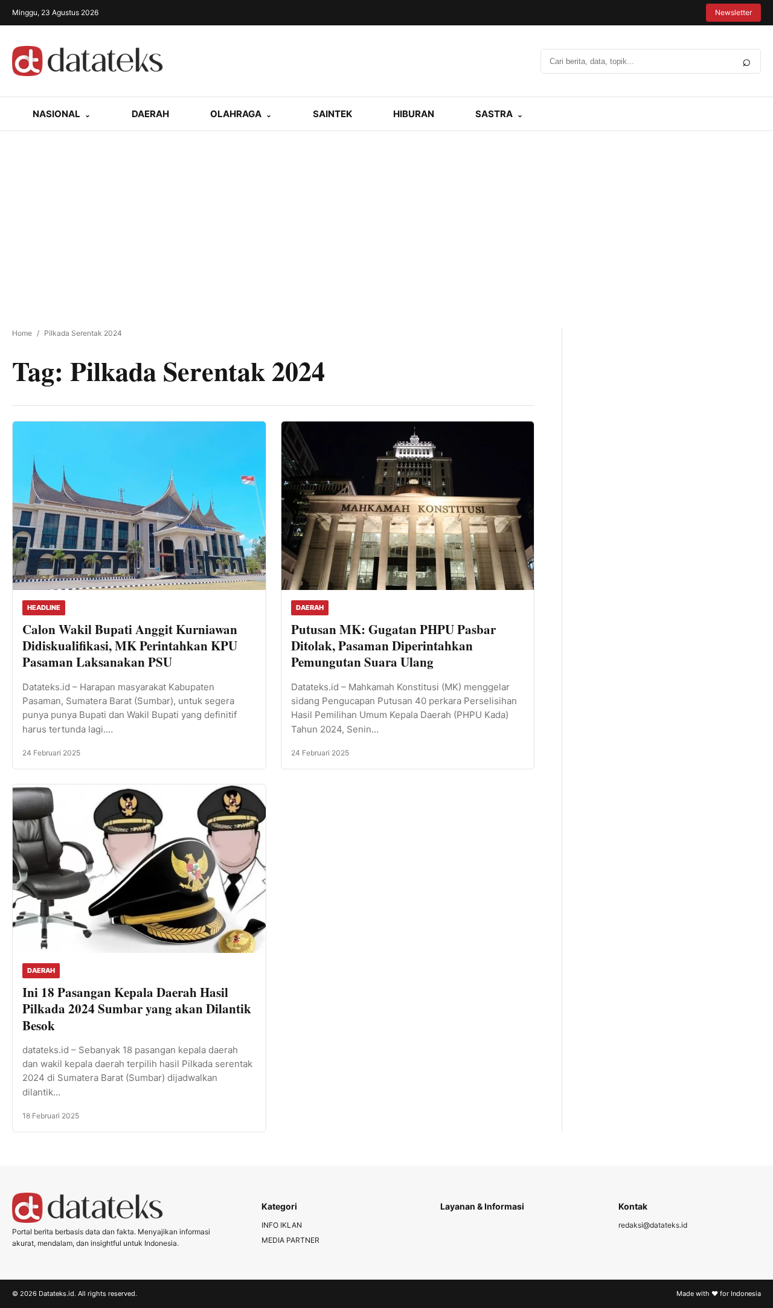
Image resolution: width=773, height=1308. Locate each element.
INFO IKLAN (281, 1224)
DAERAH (150, 114)
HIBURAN (413, 114)
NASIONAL (56, 114)
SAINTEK (332, 114)
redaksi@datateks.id (652, 1224)
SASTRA (494, 114)
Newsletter (733, 12)
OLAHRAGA (235, 114)
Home (22, 333)
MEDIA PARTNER (290, 1240)
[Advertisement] (386, 221)
